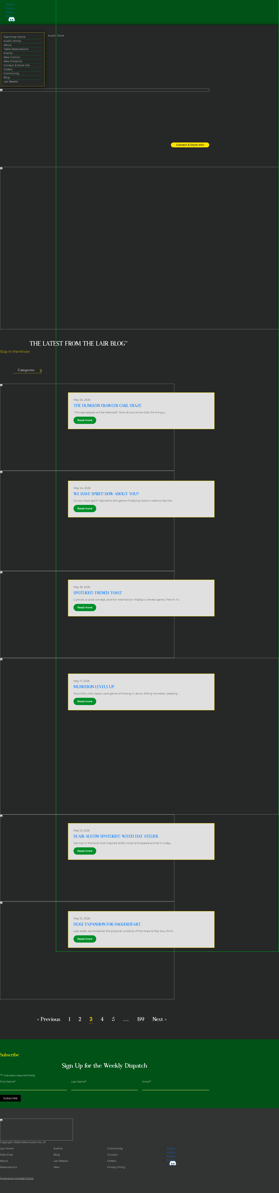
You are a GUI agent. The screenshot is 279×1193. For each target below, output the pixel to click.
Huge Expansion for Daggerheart (107, 924)
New (57, 1167)
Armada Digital (24, 1178)
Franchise (6, 1154)
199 (140, 1019)
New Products (13, 61)
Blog (7, 77)
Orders (8, 69)
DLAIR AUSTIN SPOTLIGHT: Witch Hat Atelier (116, 836)
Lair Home (7, 1148)
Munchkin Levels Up (94, 686)
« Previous (48, 1019)
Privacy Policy (116, 1167)
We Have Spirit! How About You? (106, 494)
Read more (84, 420)
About (8, 45)
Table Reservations (16, 49)
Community (11, 73)
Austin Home (12, 41)
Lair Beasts (11, 81)
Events (8, 53)
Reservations (8, 1167)
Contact (112, 1154)
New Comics (12, 57)
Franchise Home (14, 37)
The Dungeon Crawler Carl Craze (107, 405)
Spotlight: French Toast (98, 592)
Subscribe (10, 1098)
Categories (26, 370)
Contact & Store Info (17, 65)
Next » (160, 1019)
